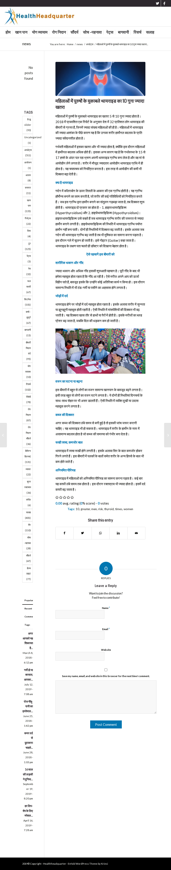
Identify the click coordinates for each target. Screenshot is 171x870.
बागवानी (27, 332)
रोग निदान (28, 415)
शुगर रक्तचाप (27, 487)
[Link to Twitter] (157, 3)
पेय (28, 271)
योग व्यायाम (28, 372)
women (128, 509)
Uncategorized (28, 140)
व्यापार (28, 472)
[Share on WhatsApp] (101, 533)
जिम (29, 233)
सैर (28, 527)
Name (106, 608)
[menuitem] (8, 32)
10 (77, 509)
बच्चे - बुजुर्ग (28, 317)
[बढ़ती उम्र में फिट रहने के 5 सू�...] (3, 435)
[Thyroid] (100, 79)
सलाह (28, 515)
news (26, 44)
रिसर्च (28, 387)
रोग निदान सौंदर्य (28, 435)
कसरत (28, 190)
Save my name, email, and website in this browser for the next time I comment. (106, 676)
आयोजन (27, 165)
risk (100, 509)
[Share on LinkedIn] (118, 533)
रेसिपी (28, 399)
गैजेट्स (28, 221)
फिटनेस (27, 302)
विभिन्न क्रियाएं (27, 456)
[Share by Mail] (136, 533)
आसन (28, 178)
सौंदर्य (28, 558)
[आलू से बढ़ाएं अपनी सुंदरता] (167, 435)
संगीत (28, 502)
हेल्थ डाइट (28, 574)
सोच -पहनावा (27, 543)
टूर (28, 246)
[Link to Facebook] (164, 3)
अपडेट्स (28, 152)
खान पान (28, 206)
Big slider (27, 125)
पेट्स (29, 258)
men (94, 509)
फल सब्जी (28, 287)
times (118, 509)
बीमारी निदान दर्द (28, 350)
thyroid (109, 509)
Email (106, 629)
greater (85, 509)
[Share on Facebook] (65, 533)
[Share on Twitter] (83, 533)
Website (106, 649)
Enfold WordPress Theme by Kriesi (88, 863)
